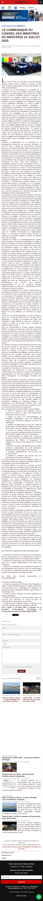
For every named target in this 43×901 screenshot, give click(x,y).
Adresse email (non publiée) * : (11, 634)
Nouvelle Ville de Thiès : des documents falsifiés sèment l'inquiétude (18, 775)
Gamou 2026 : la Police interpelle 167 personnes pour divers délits (31, 699)
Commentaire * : (7, 647)
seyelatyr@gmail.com (15, 888)
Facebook (13, 866)
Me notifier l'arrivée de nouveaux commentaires (18, 667)
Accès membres (7, 847)
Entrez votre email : (21, 873)
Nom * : (5, 628)
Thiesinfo (21, 2)
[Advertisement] (20, 730)
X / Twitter (21, 866)
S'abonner (21, 882)
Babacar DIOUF (6, 47)
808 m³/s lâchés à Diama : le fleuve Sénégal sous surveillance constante (11, 699)
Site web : (5, 641)
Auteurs (4, 858)
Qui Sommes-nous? (8, 852)
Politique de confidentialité (29, 886)
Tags (23, 849)
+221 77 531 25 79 (29, 888)
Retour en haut (21, 896)
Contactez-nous (6, 855)
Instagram (29, 866)
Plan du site (17, 847)
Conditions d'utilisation (12, 886)
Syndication (27, 847)
